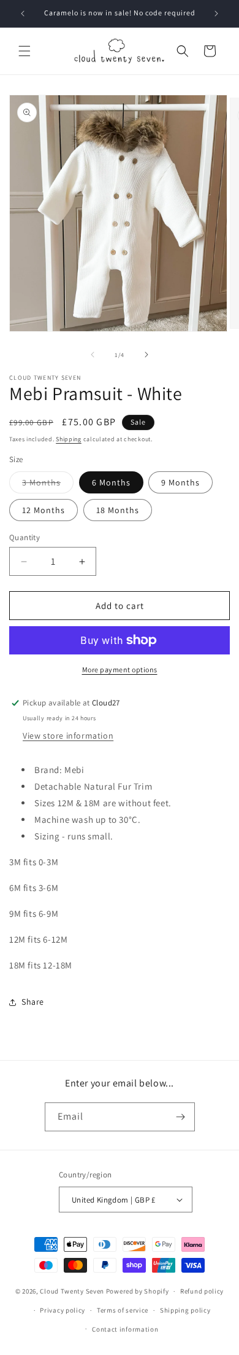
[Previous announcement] (22, 13)
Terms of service (122, 1310)
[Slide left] (92, 354)
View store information (68, 735)
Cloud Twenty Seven (72, 1291)
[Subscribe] (180, 1116)
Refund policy (202, 1291)
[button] (24, 51)
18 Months (117, 510)
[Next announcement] (216, 13)
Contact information (125, 1329)
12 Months (43, 510)
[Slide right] (146, 354)
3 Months (48, 484)
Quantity (24, 537)
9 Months (180, 482)
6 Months (111, 482)
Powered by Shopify (137, 1291)
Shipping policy (185, 1310)
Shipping (69, 439)
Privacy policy (62, 1310)
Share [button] (32, 1001)
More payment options (119, 669)
